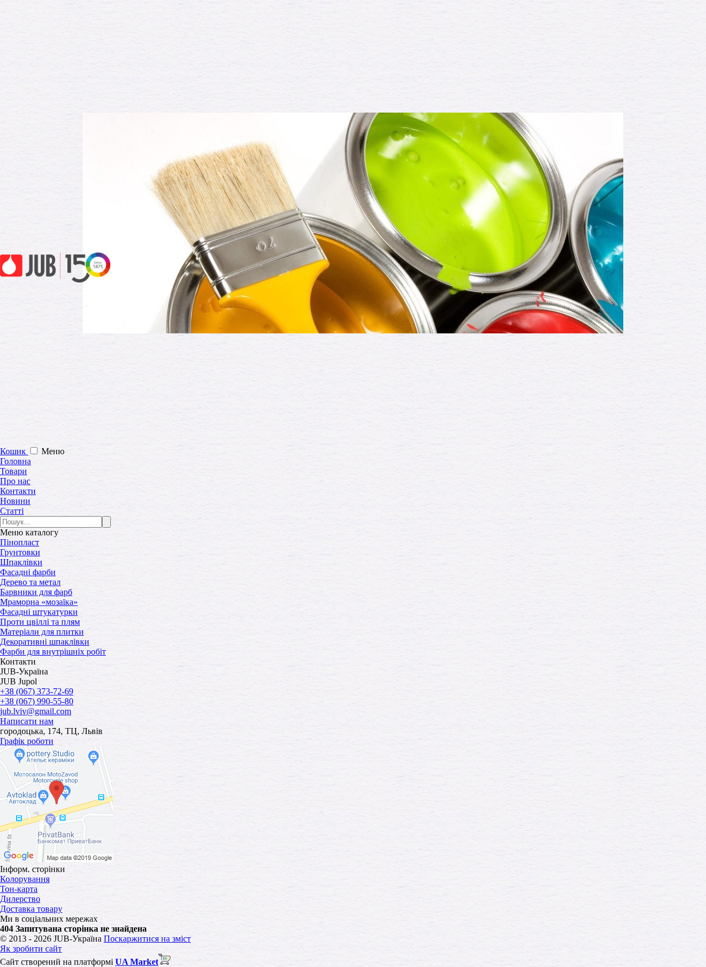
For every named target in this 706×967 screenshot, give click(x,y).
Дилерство (20, 899)
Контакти (18, 491)
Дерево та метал (30, 582)
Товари (13, 471)
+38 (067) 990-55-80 (36, 701)
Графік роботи (27, 741)
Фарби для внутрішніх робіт (53, 651)
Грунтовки (20, 552)
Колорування (25, 879)
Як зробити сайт (31, 948)
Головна (15, 461)
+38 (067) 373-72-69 (36, 691)
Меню (53, 451)
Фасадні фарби (28, 572)
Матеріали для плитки (42, 631)
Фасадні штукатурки (39, 612)
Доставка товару (31, 908)
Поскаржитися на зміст (147, 938)
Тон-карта (19, 889)
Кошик (14, 451)
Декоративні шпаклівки (44, 641)
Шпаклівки (21, 562)
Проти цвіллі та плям (40, 621)
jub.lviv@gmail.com (35, 711)
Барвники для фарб (36, 592)
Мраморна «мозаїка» (39, 602)
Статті (12, 511)
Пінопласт (19, 542)
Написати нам (27, 721)
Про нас (15, 481)
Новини (15, 501)
